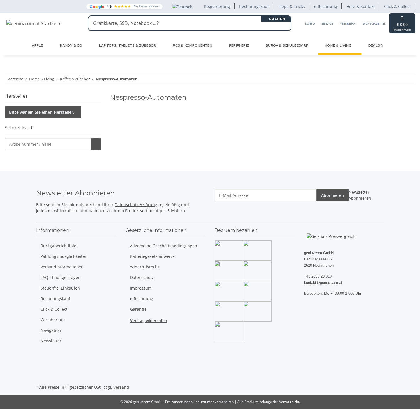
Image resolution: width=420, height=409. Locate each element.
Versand (121, 387)
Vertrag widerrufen (148, 320)
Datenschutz (142, 277)
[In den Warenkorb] (96, 144)
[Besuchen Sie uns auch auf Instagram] (40, 376)
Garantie (138, 309)
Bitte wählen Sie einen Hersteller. (41, 112)
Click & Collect (397, 6)
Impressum (141, 288)
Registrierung (217, 6)
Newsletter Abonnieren (360, 195)
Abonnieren (332, 195)
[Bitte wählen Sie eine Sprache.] (183, 6)
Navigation (51, 330)
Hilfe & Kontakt (360, 6)
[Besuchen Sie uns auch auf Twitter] (40, 363)
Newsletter (51, 341)
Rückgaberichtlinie (58, 245)
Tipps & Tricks (291, 6)
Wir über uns (53, 319)
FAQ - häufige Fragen (61, 277)
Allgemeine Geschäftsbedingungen (163, 245)
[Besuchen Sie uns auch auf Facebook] (40, 356)
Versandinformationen (62, 267)
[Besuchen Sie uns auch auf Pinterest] (40, 369)
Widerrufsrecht (144, 267)
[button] (310, 23)
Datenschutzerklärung (136, 204)
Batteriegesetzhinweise (152, 256)
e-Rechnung (325, 6)
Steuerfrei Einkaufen (60, 288)
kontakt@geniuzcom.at (323, 282)
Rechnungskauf (254, 6)
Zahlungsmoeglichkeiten (64, 256)
